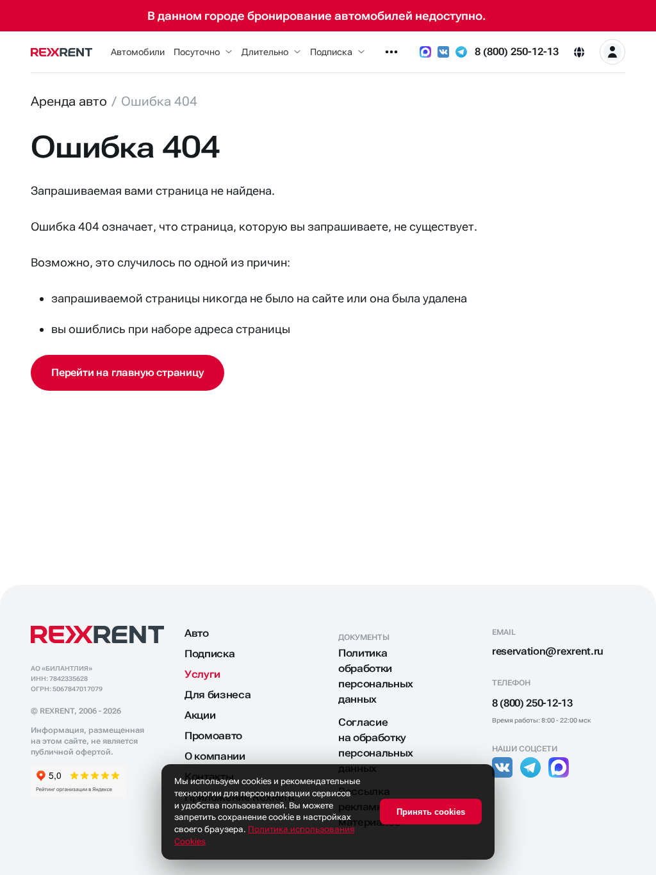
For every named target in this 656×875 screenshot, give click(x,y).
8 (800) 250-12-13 (517, 51)
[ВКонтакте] (443, 52)
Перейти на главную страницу (127, 372)
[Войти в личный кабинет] (612, 52)
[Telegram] (461, 52)
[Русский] (579, 52)
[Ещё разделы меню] (391, 51)
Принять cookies (431, 812)
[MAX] (425, 52)
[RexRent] (61, 52)
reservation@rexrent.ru (547, 651)
